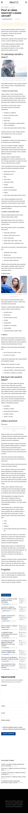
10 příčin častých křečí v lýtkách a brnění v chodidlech (8, 617)
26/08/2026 (13, 604)
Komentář (4, 685)
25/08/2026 (14, 610)
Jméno (3, 706)
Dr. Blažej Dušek (5, 669)
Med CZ (14, 2)
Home (2, 7)
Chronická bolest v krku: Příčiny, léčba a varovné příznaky (8, 665)
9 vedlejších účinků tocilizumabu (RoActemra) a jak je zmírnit (9, 634)
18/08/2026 (13, 654)
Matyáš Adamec (5, 629)
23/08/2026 (13, 637)
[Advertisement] (14, 24)
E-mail (3, 713)
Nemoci (6, 7)
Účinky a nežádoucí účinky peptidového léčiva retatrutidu (9, 600)
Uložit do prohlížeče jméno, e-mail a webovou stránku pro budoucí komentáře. (14, 728)
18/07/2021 (17, 19)
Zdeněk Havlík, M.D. (7, 19)
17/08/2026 (13, 669)
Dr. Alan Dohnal (5, 604)
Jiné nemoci (12, 7)
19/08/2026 (13, 647)
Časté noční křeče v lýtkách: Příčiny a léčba (13, 776)
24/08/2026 (12, 629)
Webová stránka (5, 720)
